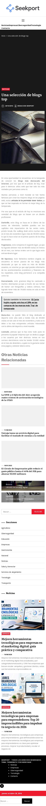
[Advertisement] (23, 63)
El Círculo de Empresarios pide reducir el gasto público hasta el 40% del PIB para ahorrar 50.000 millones (22, 471)
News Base (27, 762)
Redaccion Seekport (26, 106)
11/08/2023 (8, 430)
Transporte (6, 583)
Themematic (12, 762)
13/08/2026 (8, 732)
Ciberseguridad (24, 25)
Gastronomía (6, 550)
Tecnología (36, 25)
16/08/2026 (8, 655)
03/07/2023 (8, 392)
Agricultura (5, 528)
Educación (5, 539)
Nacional (4, 555)
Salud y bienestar (8, 566)
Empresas (13, 25)
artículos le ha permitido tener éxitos (26, 200)
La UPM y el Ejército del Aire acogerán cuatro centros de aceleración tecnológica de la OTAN (22, 397)
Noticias (5, 25)
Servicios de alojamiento (11, 572)
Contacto (5, 28)
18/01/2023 (8, 466)
